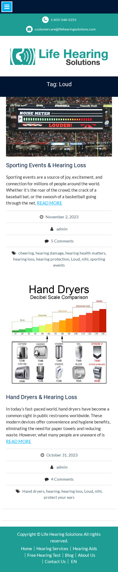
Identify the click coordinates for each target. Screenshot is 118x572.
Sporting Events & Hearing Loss (46, 165)
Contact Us (55, 561)
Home (26, 548)
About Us (86, 555)
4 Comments (62, 479)
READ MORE (49, 202)
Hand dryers (33, 491)
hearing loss (23, 259)
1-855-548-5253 (63, 20)
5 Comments (62, 240)
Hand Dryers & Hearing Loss (41, 397)
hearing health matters (85, 253)
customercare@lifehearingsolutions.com (65, 29)
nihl (85, 259)
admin (62, 228)
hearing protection (52, 259)
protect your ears (59, 497)
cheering (26, 253)
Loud (75, 259)
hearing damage (50, 253)
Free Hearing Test (44, 555)
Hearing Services (52, 548)
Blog (69, 555)
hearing (53, 491)
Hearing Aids (85, 548)
